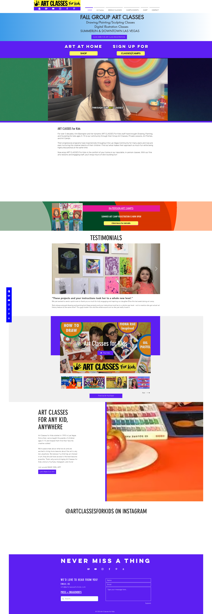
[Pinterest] (9, 313)
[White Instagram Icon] (60, 8)
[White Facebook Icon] (67, 8)
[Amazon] (81, 8)
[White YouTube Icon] (53, 8)
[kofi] (46, 8)
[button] (114, 9)
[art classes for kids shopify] (39, 8)
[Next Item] (156, 269)
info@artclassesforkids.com (73, 598)
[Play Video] (71, 382)
